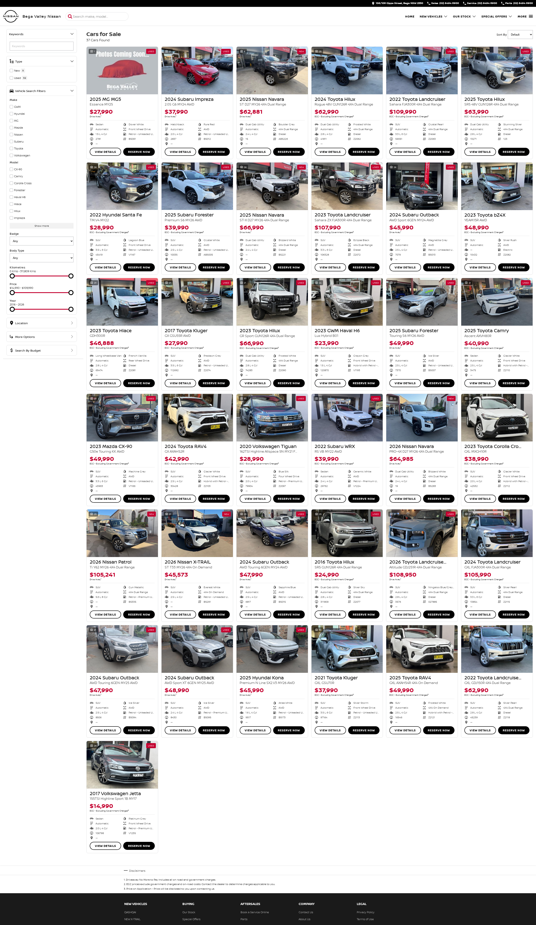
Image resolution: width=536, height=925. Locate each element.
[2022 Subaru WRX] (347, 417)
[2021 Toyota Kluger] (347, 649)
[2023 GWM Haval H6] (347, 302)
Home (409, 16)
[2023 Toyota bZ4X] (497, 186)
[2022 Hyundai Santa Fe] (122, 186)
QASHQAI (130, 912)
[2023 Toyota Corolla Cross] (497, 417)
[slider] (12, 276)
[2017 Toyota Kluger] (197, 302)
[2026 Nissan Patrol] (122, 533)
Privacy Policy (365, 912)
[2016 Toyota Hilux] (347, 533)
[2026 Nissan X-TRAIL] (197, 533)
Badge (14, 234)
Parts (244, 919)
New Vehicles (431, 16)
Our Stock (462, 16)
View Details (105, 152)
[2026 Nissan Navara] (422, 417)
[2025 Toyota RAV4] (422, 649)
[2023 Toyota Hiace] (122, 302)
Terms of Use (365, 919)
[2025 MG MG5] (122, 70)
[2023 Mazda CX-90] (122, 417)
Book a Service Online (255, 912)
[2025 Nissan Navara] (272, 70)
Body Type (17, 250)
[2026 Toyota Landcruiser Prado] (422, 533)
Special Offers (494, 16)
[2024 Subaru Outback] (422, 186)
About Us (304, 919)
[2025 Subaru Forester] (197, 186)
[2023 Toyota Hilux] (272, 302)
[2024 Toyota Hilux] (347, 70)
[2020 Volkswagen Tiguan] (272, 417)
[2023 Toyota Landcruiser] (347, 186)
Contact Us (306, 912)
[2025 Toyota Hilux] (497, 70)
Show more (42, 226)
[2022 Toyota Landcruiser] (422, 70)
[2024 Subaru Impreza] (197, 70)
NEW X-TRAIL (132, 919)
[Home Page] (10, 16)
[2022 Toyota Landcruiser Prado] (497, 649)
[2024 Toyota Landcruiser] (497, 533)
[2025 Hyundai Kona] (272, 649)
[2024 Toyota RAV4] (197, 417)
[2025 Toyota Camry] (497, 302)
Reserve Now (139, 152)
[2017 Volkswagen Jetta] (122, 765)
